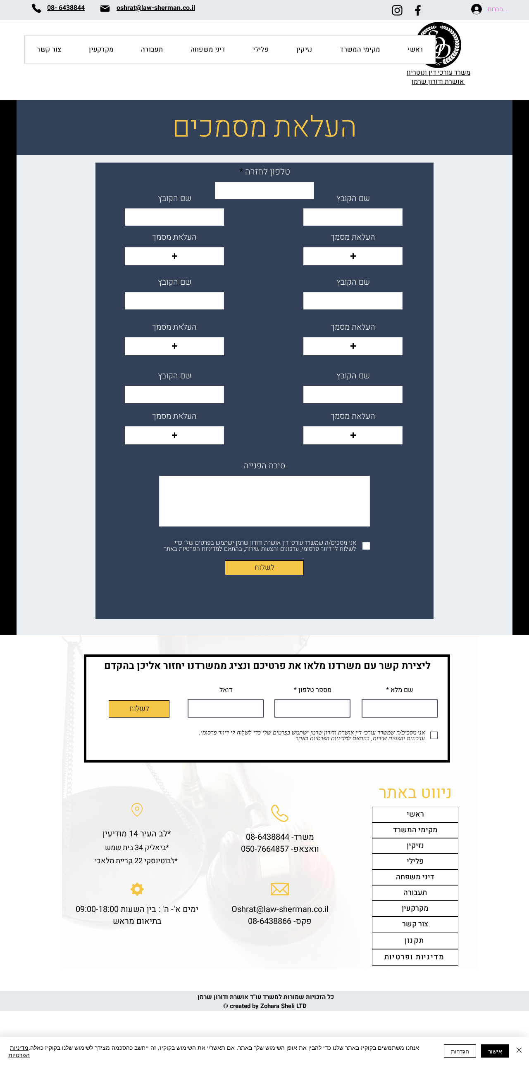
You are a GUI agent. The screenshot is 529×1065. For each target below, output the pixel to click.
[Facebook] (418, 10)
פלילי (415, 861)
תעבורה (415, 892)
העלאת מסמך (174, 237)
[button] (174, 256)
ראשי (415, 814)
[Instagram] (397, 10)
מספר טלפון (314, 690)
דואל (225, 690)
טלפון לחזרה (266, 171)
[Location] (136, 809)
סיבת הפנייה (264, 466)
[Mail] (105, 8)
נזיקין (415, 845)
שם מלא (401, 690)
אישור (495, 1051)
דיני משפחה (415, 877)
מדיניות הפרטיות (19, 1051)
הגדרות (460, 1051)
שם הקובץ (174, 198)
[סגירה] (519, 1051)
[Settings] (137, 889)
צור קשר (415, 924)
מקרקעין (415, 908)
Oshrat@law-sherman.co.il (280, 909)
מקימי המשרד (415, 830)
